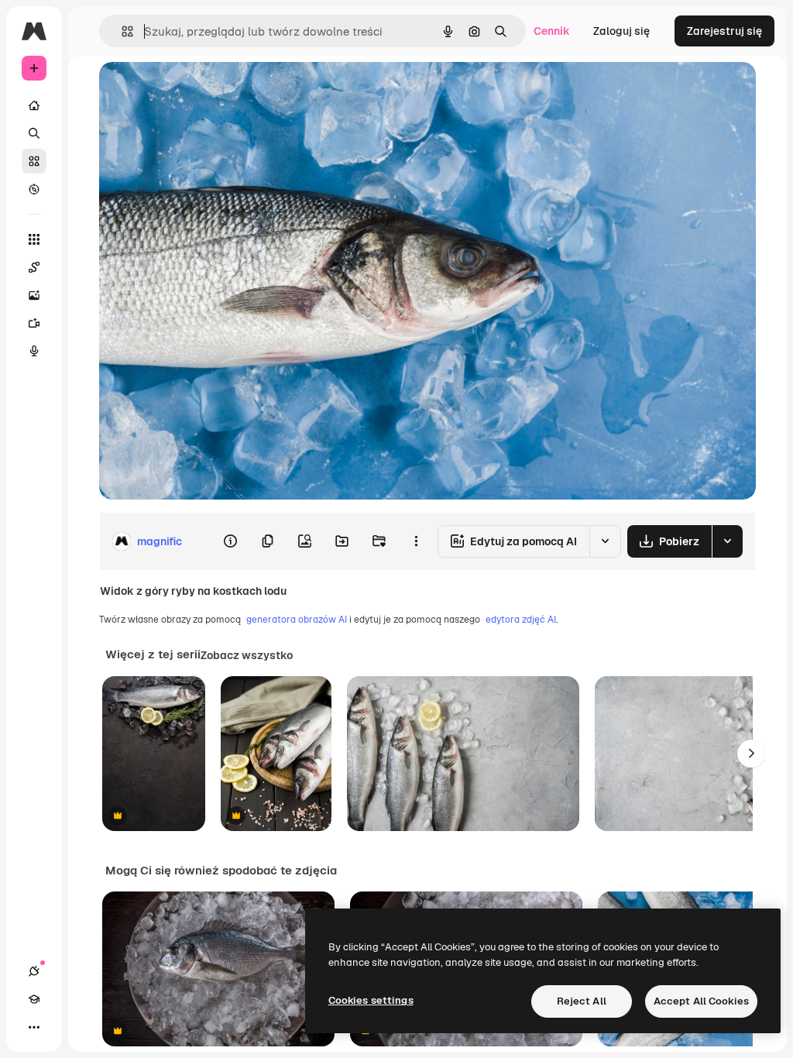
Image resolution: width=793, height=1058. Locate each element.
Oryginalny (206, 91)
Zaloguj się (621, 31)
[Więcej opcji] (415, 541)
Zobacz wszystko (247, 655)
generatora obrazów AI (296, 619)
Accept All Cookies (701, 1001)
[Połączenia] (34, 971)
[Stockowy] (34, 161)
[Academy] (34, 999)
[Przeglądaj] (34, 189)
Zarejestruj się (724, 31)
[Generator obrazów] (34, 295)
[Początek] (34, 105)
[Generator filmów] (34, 323)
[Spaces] (34, 267)
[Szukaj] (34, 133)
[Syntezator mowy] (34, 350)
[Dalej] (751, 753)
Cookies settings (371, 1000)
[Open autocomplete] (121, 31)
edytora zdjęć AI (521, 619)
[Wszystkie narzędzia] (34, 239)
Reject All (581, 1001)
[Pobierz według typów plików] (727, 541)
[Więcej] (34, 1027)
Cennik (552, 31)
